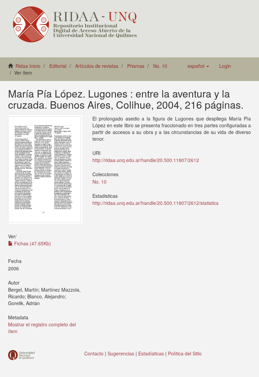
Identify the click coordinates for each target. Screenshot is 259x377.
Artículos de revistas (96, 65)
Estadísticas (151, 353)
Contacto (94, 353)
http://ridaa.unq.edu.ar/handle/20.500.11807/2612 (145, 160)
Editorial (57, 65)
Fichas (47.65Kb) (32, 243)
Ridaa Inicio (28, 65)
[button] (198, 65)
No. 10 (160, 65)
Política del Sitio (185, 353)
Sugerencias (121, 353)
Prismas (135, 65)
